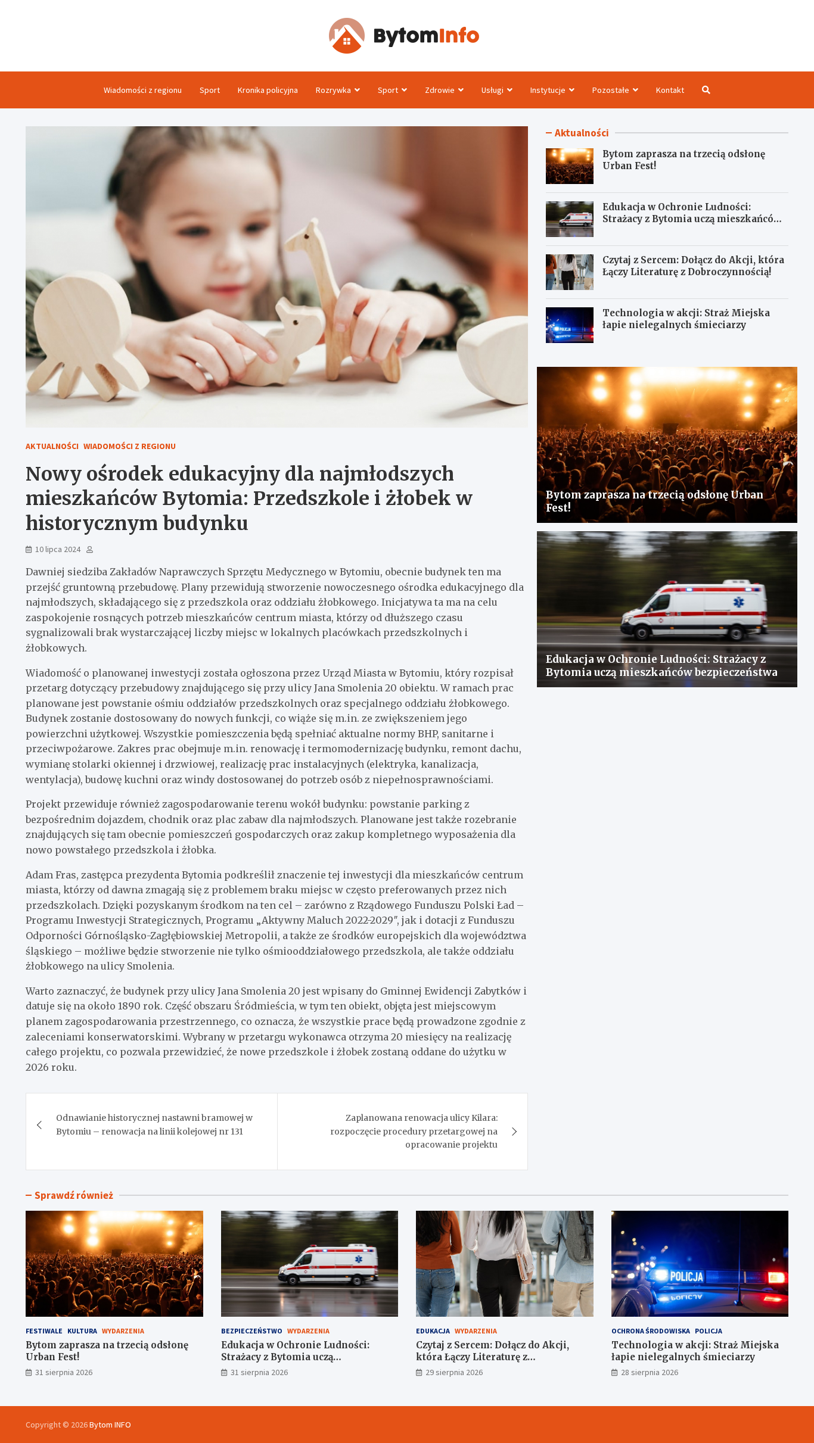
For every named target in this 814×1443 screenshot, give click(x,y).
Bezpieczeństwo (251, 1330)
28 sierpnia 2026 (649, 1372)
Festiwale (44, 1330)
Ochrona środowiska (650, 1330)
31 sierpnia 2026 (63, 1372)
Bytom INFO (110, 1424)
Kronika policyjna (268, 90)
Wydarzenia (123, 1330)
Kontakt (670, 90)
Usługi (492, 90)
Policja (708, 1330)
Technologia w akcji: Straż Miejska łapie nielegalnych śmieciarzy (686, 319)
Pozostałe (610, 90)
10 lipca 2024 (57, 549)
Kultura (82, 1330)
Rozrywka (333, 90)
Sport (210, 90)
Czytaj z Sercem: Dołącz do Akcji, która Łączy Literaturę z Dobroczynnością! (693, 266)
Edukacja (433, 1330)
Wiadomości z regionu (143, 90)
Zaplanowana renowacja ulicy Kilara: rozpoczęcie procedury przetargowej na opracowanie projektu (414, 1131)
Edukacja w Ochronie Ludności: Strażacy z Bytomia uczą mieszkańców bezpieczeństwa (691, 218)
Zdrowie (440, 90)
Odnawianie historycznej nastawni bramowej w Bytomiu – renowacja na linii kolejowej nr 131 (154, 1124)
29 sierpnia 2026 (454, 1372)
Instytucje (548, 90)
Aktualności (52, 446)
